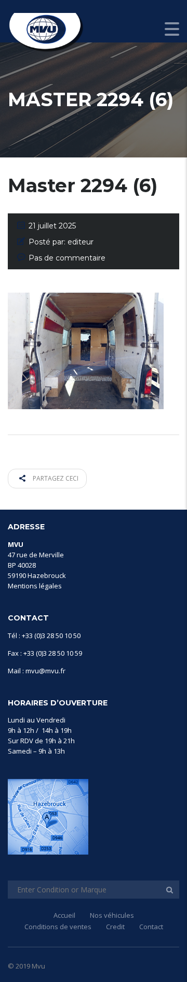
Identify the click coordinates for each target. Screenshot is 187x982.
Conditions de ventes (57, 926)
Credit (115, 926)
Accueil (64, 915)
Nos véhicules (112, 915)
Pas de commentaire (67, 258)
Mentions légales (35, 585)
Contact (151, 926)
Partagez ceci (54, 478)
